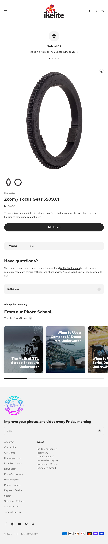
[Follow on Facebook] (6, 524)
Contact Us (10, 447)
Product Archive (12, 485)
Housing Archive (12, 458)
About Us (9, 441)
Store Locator (11, 506)
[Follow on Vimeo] (26, 524)
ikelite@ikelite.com (70, 268)
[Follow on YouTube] (19, 524)
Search (7, 495)
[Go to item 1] (8, 182)
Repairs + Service (13, 490)
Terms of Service (12, 511)
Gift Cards (9, 452)
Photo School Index (14, 474)
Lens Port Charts (13, 463)
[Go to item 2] (18, 182)
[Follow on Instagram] (12, 524)
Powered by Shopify (29, 533)
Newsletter (10, 468)
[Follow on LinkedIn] (33, 524)
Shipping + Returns (14, 501)
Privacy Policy (11, 479)
